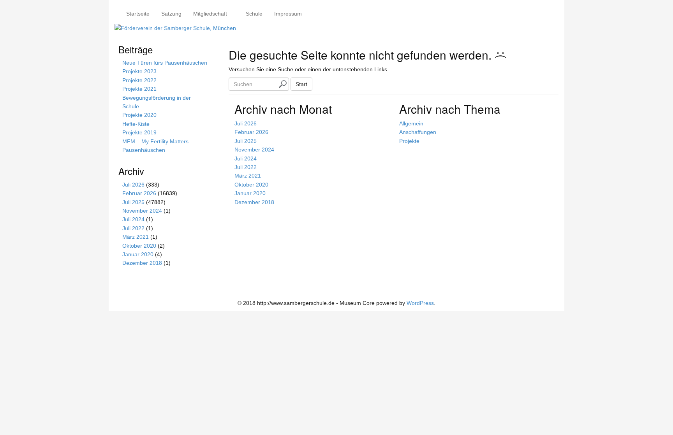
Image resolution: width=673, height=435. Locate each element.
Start (301, 84)
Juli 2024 (245, 158)
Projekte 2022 (139, 80)
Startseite (138, 14)
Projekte (409, 141)
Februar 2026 (251, 132)
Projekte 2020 (139, 115)
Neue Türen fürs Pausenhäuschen (164, 63)
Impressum (288, 14)
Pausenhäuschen (143, 150)
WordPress (420, 303)
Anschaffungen (417, 132)
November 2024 (254, 149)
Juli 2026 (245, 123)
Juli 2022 (245, 167)
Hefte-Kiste (136, 124)
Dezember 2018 (254, 202)
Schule (253, 14)
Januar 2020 (250, 193)
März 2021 (247, 176)
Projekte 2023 (139, 71)
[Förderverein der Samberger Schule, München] (175, 28)
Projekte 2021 (139, 89)
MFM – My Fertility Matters (155, 141)
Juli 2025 (245, 141)
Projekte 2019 (139, 132)
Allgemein (411, 123)
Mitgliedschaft (210, 14)
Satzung (171, 14)
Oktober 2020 (251, 184)
